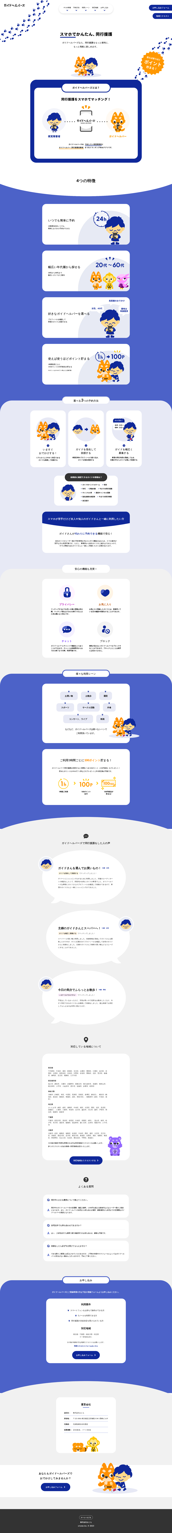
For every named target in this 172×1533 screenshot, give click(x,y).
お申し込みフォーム (84, 1355)
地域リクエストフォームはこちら (86, 1346)
